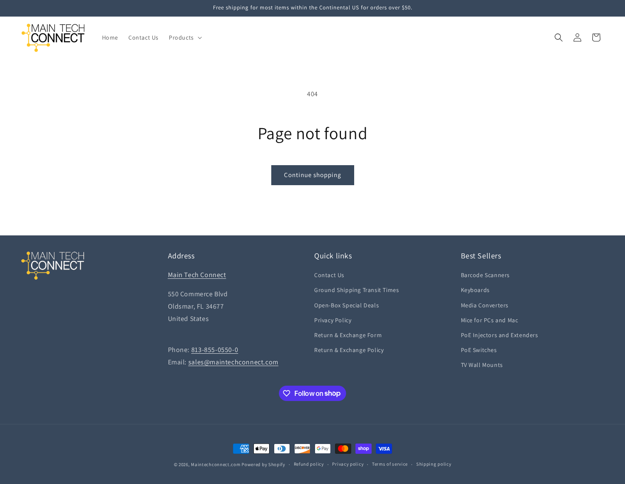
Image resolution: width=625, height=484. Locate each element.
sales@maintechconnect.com (233, 362)
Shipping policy (434, 464)
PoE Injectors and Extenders (499, 335)
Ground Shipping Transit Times (356, 290)
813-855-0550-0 (214, 349)
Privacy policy (348, 464)
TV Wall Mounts (482, 365)
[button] (184, 37)
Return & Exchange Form (348, 335)
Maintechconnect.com (215, 464)
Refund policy (309, 464)
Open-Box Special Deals (346, 305)
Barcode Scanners (485, 275)
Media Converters (485, 305)
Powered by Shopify (263, 464)
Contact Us (329, 275)
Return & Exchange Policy (349, 350)
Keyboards (475, 290)
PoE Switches (479, 350)
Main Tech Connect (197, 274)
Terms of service (390, 464)
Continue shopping (312, 175)
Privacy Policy (332, 320)
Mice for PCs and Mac (489, 320)
